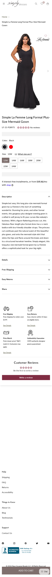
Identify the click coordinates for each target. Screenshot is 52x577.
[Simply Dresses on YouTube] (48, 543)
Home (4, 17)
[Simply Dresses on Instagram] (14, 543)
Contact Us (7, 533)
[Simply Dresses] (17, 4)
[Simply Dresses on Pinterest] (25, 543)
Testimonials (7, 517)
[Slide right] (48, 71)
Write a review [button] (26, 377)
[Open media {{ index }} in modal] (26, 71)
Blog (4, 512)
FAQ (4, 482)
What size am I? (25, 154)
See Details (7, 325)
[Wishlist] (42, 4)
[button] (23, 127)
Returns (5, 487)
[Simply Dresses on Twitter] (37, 543)
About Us (6, 507)
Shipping (6, 477)
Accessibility (7, 492)
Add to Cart (26, 570)
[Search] (36, 4)
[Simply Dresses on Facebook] (3, 543)
